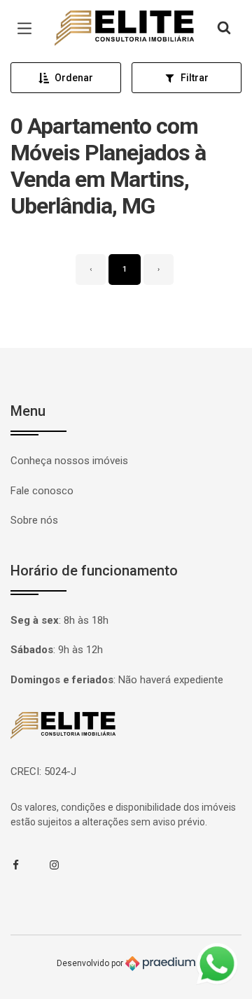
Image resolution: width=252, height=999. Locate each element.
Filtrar (195, 77)
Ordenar (74, 77)
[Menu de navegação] (28, 28)
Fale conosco (42, 490)
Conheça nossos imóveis (69, 460)
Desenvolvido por (91, 963)
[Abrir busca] (224, 29)
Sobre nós (34, 520)
